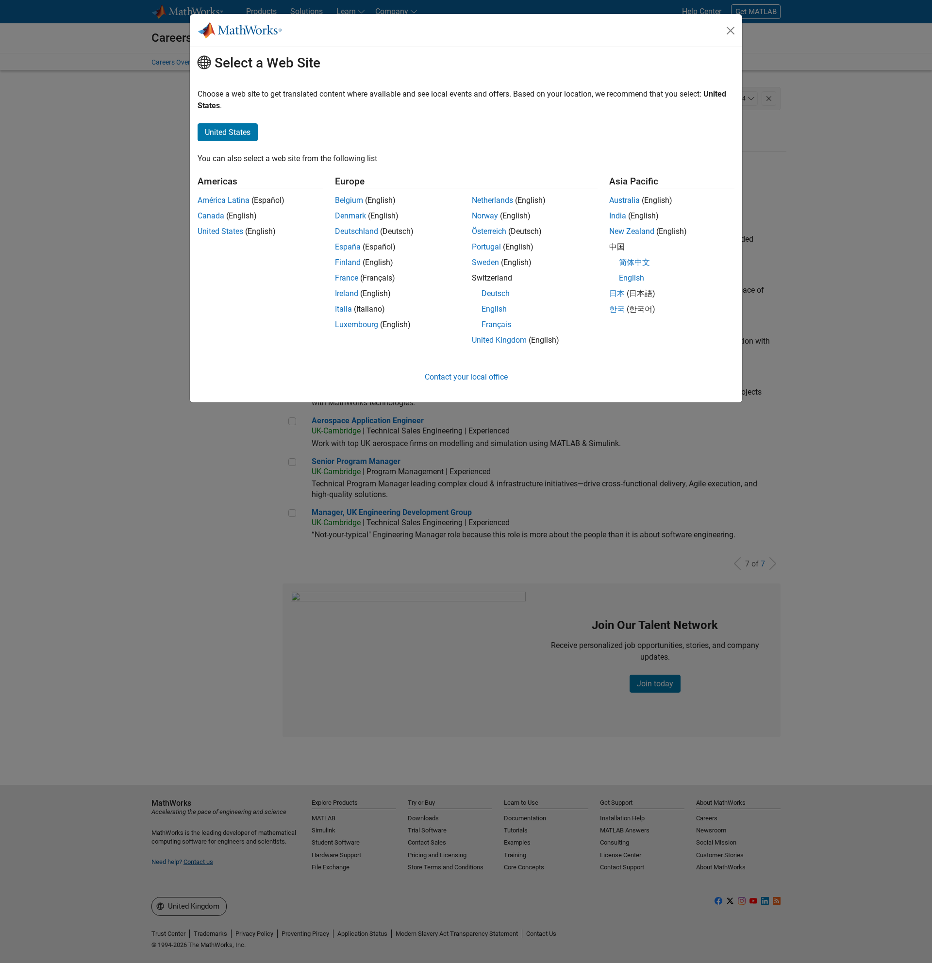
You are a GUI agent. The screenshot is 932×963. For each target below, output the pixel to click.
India (617, 215)
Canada (211, 215)
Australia (624, 200)
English (494, 309)
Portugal (486, 246)
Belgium (349, 200)
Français (496, 324)
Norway (485, 215)
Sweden (485, 262)
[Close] (730, 30)
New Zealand (631, 231)
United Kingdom (499, 340)
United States (220, 231)
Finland (348, 262)
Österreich (489, 231)
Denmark (350, 215)
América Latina (224, 200)
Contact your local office (466, 377)
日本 (617, 293)
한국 (617, 309)
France (346, 277)
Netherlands (492, 200)
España (348, 246)
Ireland (346, 293)
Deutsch (496, 293)
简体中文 (634, 262)
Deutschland (356, 231)
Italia (343, 309)
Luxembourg (356, 324)
